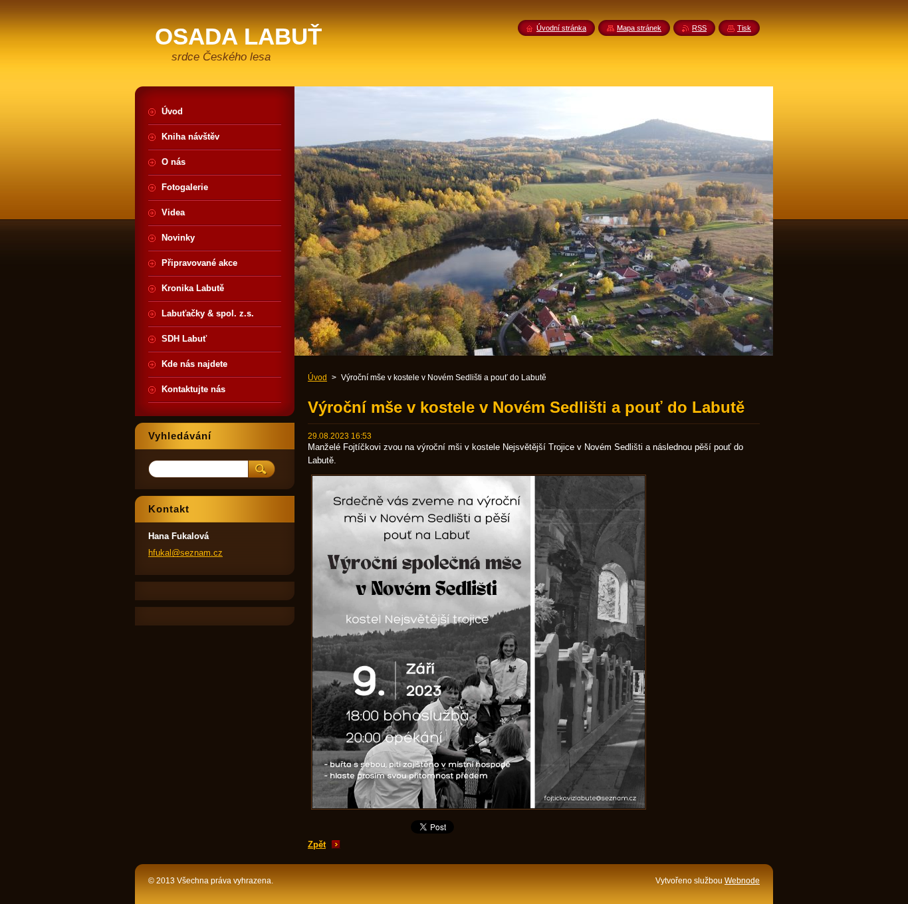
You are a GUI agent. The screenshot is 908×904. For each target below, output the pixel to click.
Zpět (317, 844)
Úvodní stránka (561, 28)
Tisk (744, 28)
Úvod (317, 378)
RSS (699, 28)
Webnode (742, 881)
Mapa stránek (639, 28)
